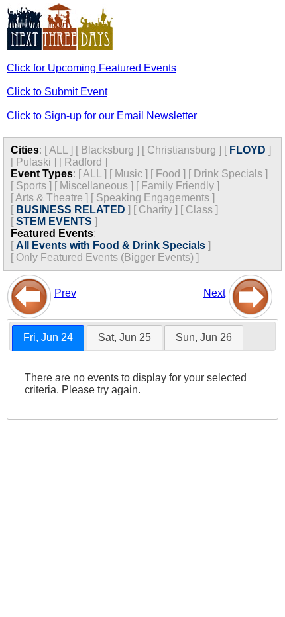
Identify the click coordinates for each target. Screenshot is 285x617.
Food (168, 173)
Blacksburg (107, 150)
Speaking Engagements (152, 197)
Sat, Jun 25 (124, 337)
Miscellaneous (94, 185)
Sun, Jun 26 (204, 337)
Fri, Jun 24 (48, 337)
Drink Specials (228, 173)
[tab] (48, 338)
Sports (31, 185)
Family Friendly (177, 185)
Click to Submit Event (57, 91)
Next (214, 293)
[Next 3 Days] (250, 293)
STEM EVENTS (54, 221)
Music (128, 173)
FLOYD (247, 150)
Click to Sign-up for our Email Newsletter (102, 115)
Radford (83, 161)
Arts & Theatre (49, 197)
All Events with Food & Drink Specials (110, 245)
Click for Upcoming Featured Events (91, 67)
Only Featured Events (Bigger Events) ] (107, 257)
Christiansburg (181, 150)
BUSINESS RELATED (70, 209)
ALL (58, 150)
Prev (65, 293)
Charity (155, 209)
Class (199, 209)
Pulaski (33, 161)
